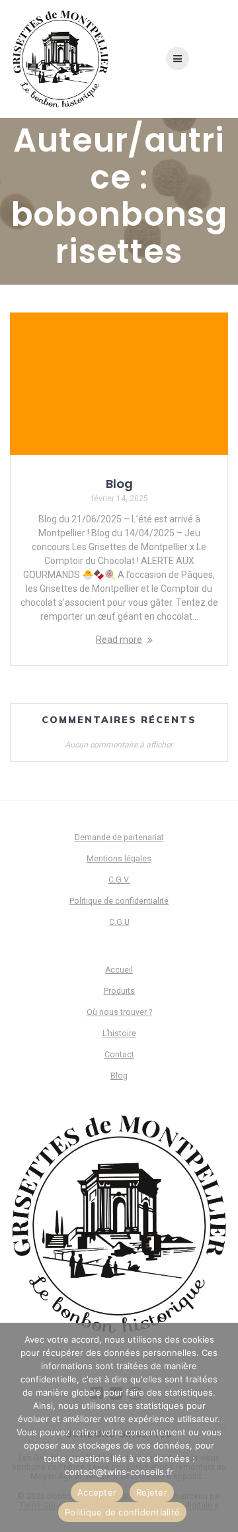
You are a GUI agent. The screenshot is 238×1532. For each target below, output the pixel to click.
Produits (119, 991)
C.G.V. (119, 880)
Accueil (119, 970)
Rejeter (151, 1492)
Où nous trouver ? (119, 1012)
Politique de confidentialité (119, 901)
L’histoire (119, 1033)
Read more (119, 639)
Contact (119, 1054)
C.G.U (119, 922)
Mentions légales (119, 858)
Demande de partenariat (119, 837)
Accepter (96, 1492)
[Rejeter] (221, 1427)
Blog (119, 483)
